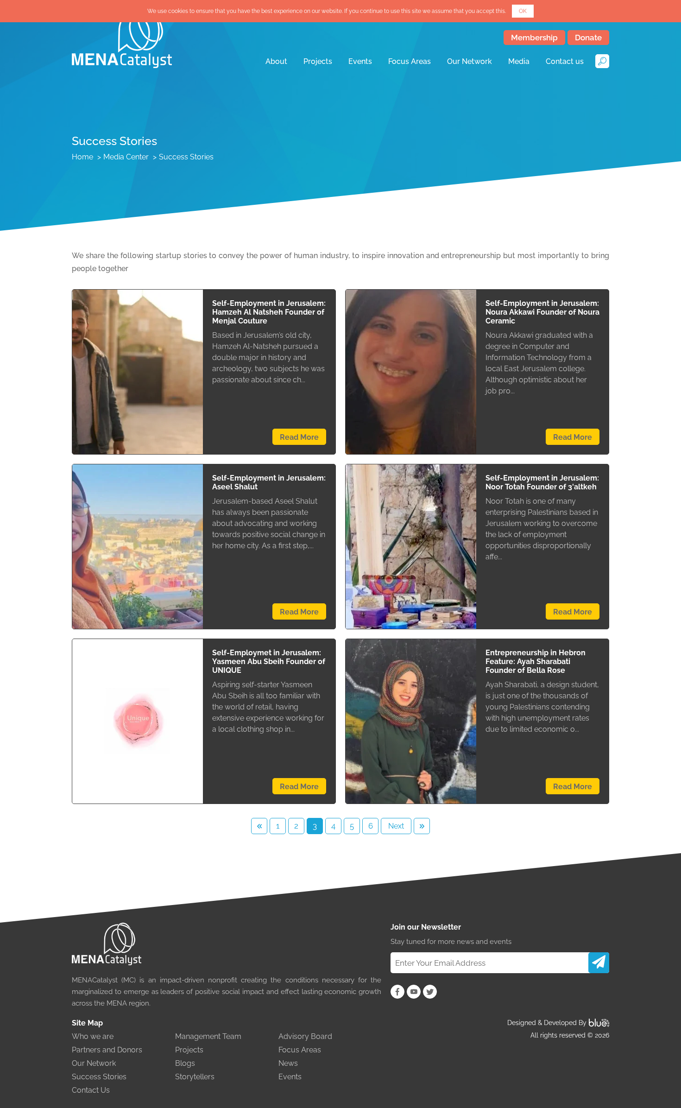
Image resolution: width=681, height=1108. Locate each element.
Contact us (565, 61)
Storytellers (194, 1076)
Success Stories (99, 1076)
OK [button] (523, 11)
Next (396, 826)
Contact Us (91, 1090)
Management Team (208, 1036)
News (288, 1063)
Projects (317, 61)
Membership (534, 37)
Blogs (185, 1063)
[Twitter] (430, 992)
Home (82, 156)
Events (360, 61)
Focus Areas (409, 61)
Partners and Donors (107, 1049)
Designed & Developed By (546, 1022)
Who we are (93, 1036)
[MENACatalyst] (122, 37)
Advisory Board (305, 1036)
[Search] (602, 61)
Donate (588, 37)
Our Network (469, 61)
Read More (299, 437)
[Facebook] (397, 992)
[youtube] (414, 992)
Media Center (126, 156)
